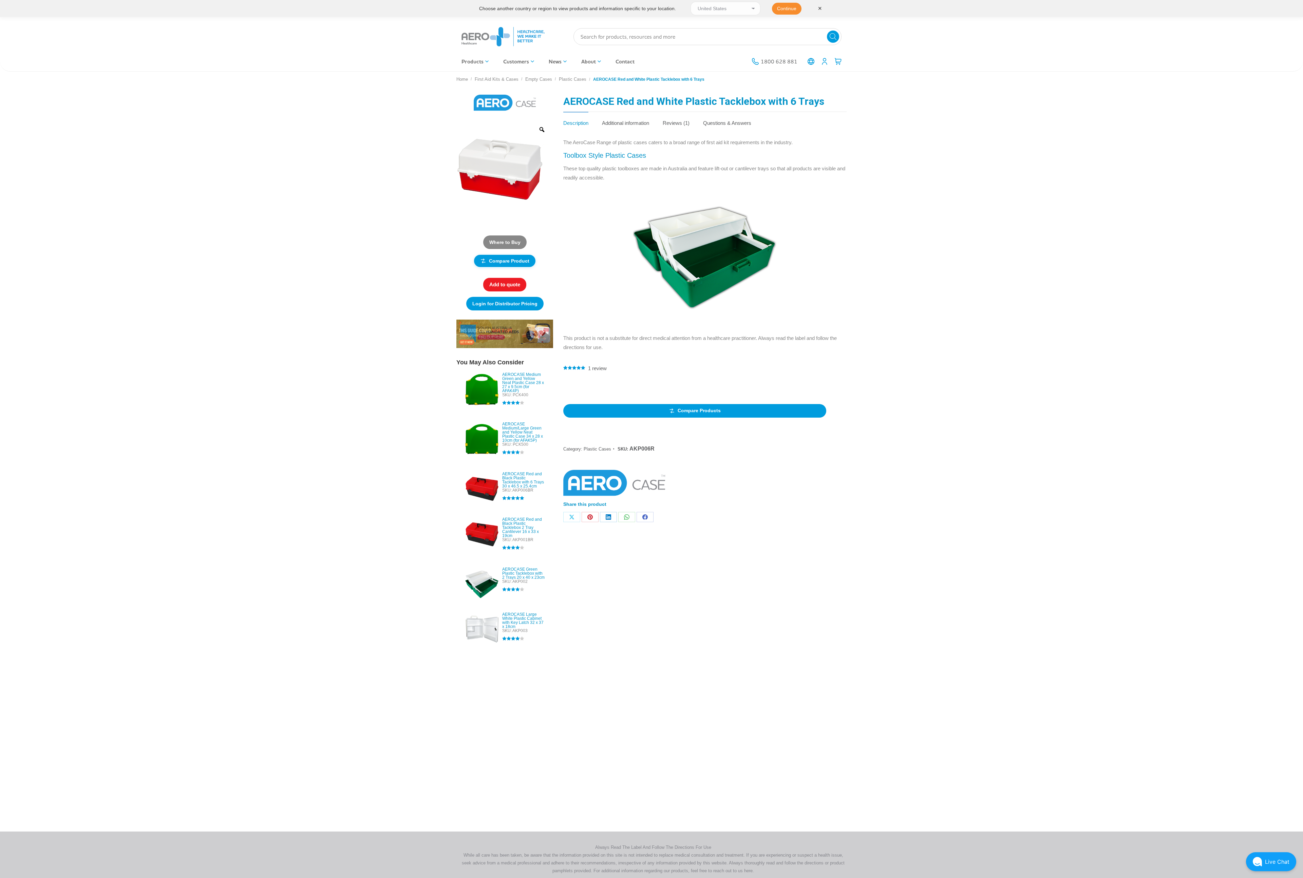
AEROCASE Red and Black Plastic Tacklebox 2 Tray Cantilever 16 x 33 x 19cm (522, 527)
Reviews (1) (676, 123)
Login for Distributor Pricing (504, 303)
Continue (786, 8)
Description (575, 123)
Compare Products (699, 410)
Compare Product (509, 261)
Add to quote (504, 284)
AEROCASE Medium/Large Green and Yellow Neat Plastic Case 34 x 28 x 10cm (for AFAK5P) (522, 432)
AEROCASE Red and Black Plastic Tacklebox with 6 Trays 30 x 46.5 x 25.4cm (523, 480)
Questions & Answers (727, 123)
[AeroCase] (614, 485)
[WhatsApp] (626, 517)
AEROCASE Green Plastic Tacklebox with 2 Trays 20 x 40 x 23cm (523, 573)
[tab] (575, 120)
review (597, 368)
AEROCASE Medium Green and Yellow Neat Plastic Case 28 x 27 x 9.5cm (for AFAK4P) (523, 383)
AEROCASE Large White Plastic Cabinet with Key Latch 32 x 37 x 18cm (523, 620)
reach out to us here (733, 870)
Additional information (625, 123)
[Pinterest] (590, 517)
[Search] (833, 37)
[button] (1271, 861)
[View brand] (505, 103)
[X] (571, 517)
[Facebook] (645, 517)
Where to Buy (505, 242)
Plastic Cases (597, 449)
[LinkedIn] (608, 517)
